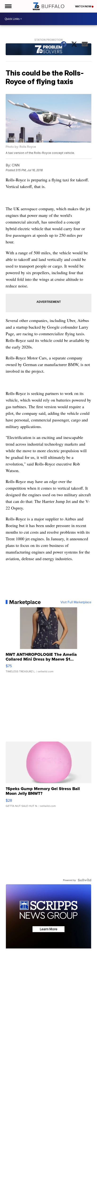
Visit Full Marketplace (76, 602)
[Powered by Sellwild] (84, 880)
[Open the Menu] (8, 6)
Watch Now (83, 6)
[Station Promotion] (48, 50)
